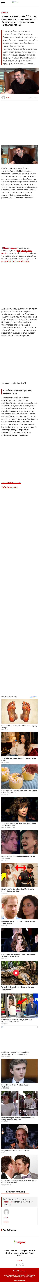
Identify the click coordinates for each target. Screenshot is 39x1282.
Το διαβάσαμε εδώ (9, 487)
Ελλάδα (6, 1251)
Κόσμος (14, 1251)
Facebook (7, 1201)
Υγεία (31, 1253)
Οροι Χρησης (27, 1277)
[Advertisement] (19, 122)
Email (6, 1222)
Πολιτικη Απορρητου (14, 1277)
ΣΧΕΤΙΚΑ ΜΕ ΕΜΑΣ (10, 1275)
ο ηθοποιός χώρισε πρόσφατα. (15, 261)
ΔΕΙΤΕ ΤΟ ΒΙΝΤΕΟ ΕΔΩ (11, 482)
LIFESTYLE (4, 12)
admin (8, 97)
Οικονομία (23, 1251)
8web (23, 1280)
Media (16, 1253)
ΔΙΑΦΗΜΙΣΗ (21, 1275)
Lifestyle (8, 1253)
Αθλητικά (24, 1253)
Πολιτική (32, 1251)
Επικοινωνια (31, 1275)
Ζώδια (19, 1255)
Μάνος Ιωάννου (10, 248)
